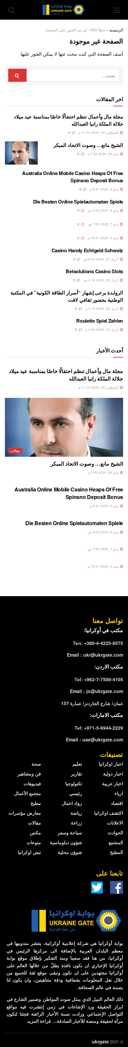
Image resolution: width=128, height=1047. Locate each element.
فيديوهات (32, 783)
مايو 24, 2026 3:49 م (103, 153)
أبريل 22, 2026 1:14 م (102, 308)
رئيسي (75, 793)
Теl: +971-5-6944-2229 (99, 727)
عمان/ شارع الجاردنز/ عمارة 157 (92, 703)
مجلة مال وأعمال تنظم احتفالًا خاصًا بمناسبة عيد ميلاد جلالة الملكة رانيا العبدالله (66, 374)
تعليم (77, 763)
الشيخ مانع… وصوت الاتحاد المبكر (88, 145)
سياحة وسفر (69, 832)
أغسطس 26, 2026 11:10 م (98, 132)
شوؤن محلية (70, 852)
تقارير (76, 773)
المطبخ (116, 852)
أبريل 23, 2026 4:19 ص (101, 280)
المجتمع (116, 842)
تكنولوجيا (73, 783)
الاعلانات (115, 822)
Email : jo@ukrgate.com (96, 691)
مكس (35, 832)
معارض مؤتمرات (25, 812)
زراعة (76, 822)
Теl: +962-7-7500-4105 (99, 679)
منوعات (34, 842)
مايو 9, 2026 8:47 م (104, 189)
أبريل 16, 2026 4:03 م (102, 329)
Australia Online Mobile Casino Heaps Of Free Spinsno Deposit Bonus (72, 176)
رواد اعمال (72, 803)
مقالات (15, 450)
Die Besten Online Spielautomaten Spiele (78, 201)
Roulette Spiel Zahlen (99, 320)
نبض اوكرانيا (29, 852)
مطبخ (36, 803)
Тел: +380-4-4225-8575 (98, 643)
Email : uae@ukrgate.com (94, 739)
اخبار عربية (112, 783)
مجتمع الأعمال (27, 793)
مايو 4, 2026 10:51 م (103, 238)
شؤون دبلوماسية (66, 842)
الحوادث (115, 832)
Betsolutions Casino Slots (94, 271)
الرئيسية (116, 29)
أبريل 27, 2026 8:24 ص (101, 259)
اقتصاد (117, 803)
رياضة (76, 812)
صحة (36, 763)
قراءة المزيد (39, 1021)
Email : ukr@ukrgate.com (95, 654)
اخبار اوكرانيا (111, 763)
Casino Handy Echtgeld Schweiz (87, 250)
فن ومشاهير (29, 773)
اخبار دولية (113, 773)
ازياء (119, 793)
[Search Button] (17, 75)
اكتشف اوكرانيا (108, 812)
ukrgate (100, 1041)
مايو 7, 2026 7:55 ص (103, 224)
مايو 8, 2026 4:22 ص (103, 210)
